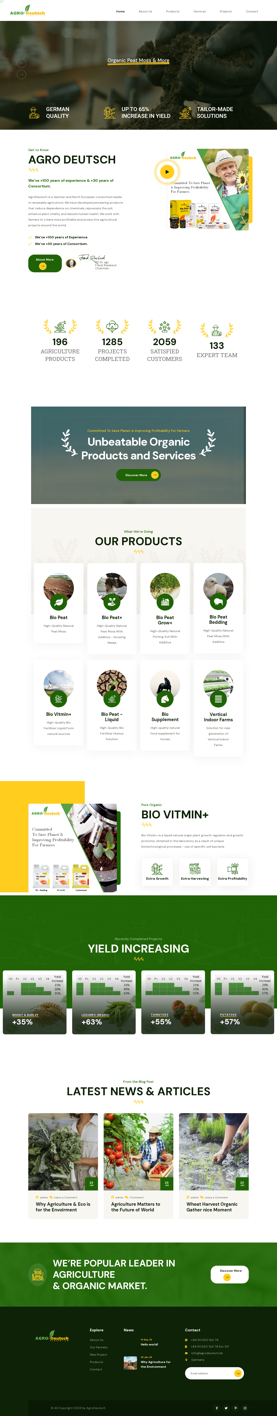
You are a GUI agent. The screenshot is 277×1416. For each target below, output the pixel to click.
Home (120, 11)
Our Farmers (98, 1347)
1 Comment (136, 1197)
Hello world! (149, 1344)
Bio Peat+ (112, 617)
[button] (21, 63)
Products (172, 11)
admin (44, 1197)
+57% (230, 1022)
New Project (98, 1355)
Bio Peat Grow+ (165, 620)
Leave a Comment (65, 1197)
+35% (22, 1022)
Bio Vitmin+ (58, 714)
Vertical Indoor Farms (218, 717)
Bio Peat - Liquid (112, 716)
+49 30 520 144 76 (204, 1340)
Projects (226, 11)
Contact (252, 11)
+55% (161, 1022)
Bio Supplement (165, 716)
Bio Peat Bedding (218, 619)
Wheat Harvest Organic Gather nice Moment (212, 1207)
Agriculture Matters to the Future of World (135, 1207)
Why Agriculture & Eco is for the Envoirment (63, 1207)
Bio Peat (58, 617)
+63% (92, 1022)
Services (200, 11)
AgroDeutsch (96, 1408)
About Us (145, 11)
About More (45, 260)
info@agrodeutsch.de (207, 1353)
